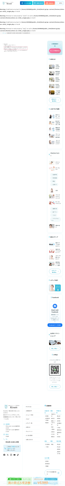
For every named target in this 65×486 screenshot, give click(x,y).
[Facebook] (4, 455)
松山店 (58, 447)
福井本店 (59, 430)
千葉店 (53, 429)
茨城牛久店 (53, 415)
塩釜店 (47, 422)
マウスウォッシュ (55, 219)
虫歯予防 (55, 174)
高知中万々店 (58, 452)
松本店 (58, 436)
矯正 (54, 181)
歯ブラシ (55, 212)
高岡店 (58, 418)
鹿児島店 (47, 463)
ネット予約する (55, 51)
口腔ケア (55, 184)
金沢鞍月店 (59, 424)
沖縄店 (47, 466)
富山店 (58, 416)
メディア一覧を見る (54, 271)
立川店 (53, 434)
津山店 (58, 444)
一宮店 (47, 447)
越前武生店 (59, 433)
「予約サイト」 (10, 448)
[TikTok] (18, 455)
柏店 (52, 427)
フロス (54, 215)
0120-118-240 (12, 442)
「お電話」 (13, 446)
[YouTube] (14, 455)
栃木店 (53, 418)
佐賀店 (47, 461)
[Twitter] (8, 455)
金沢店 (58, 421)
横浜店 (53, 436)
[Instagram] (11, 455)
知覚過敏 (55, 178)
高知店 (58, 449)
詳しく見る (54, 348)
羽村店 (53, 432)
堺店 (52, 444)
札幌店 (47, 416)
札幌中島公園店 (47, 419)
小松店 (58, 427)
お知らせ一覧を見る (54, 100)
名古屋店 (47, 444)
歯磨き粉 (55, 208)
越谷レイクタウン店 (53, 422)
